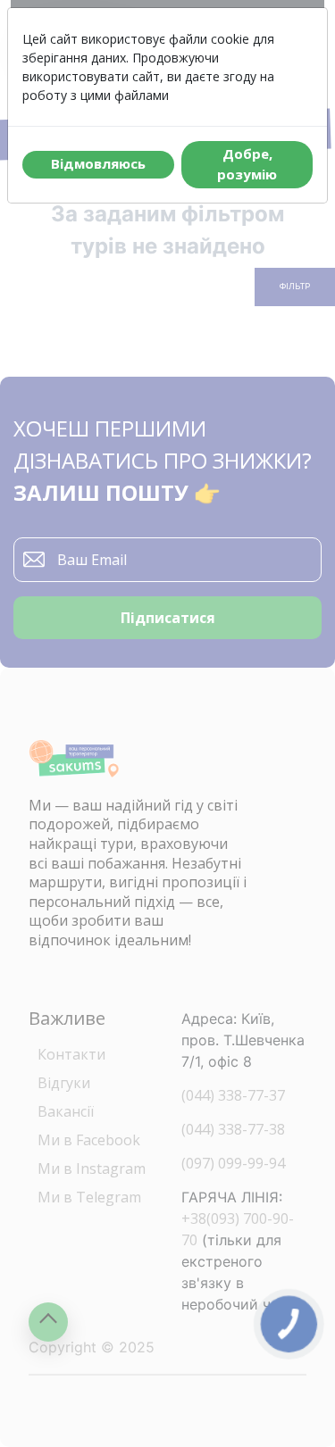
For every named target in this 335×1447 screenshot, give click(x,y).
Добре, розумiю (247, 164)
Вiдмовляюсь (98, 163)
